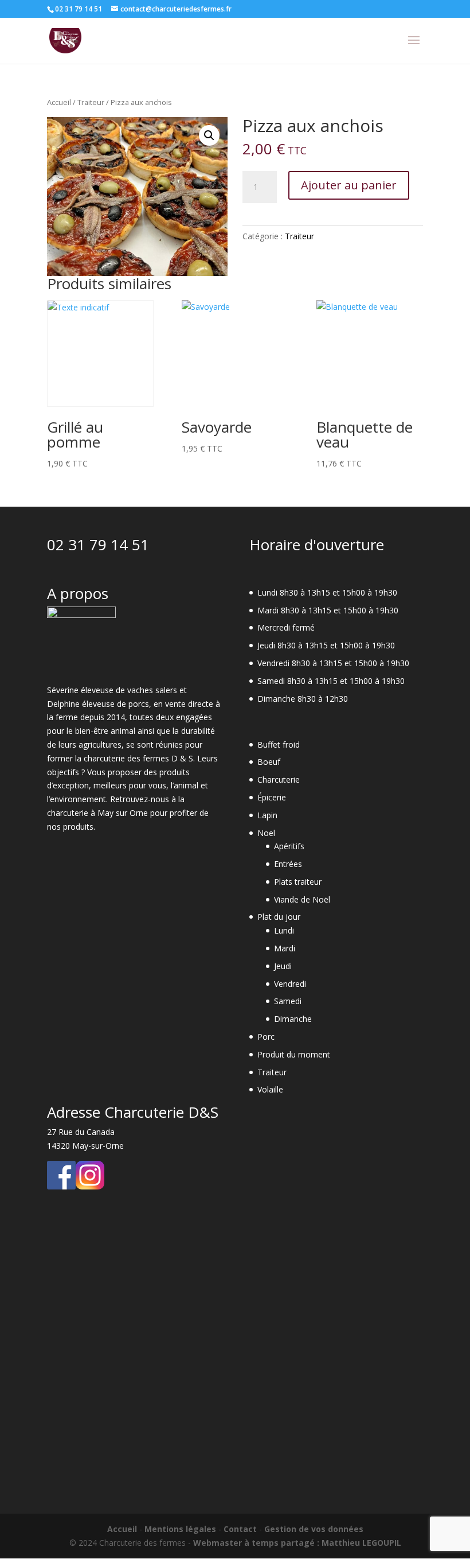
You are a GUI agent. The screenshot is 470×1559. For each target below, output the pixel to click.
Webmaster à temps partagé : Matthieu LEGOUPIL (297, 1542)
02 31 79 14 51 (98, 544)
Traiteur (90, 102)
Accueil (59, 102)
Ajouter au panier (349, 185)
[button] (209, 135)
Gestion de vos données (313, 1528)
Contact (240, 1528)
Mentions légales (180, 1528)
